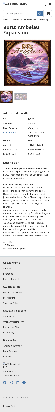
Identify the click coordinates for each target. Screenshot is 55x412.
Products (16, 20)
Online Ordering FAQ (13, 321)
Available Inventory (12, 345)
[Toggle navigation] (50, 4)
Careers (7, 268)
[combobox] (23, 13)
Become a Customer (13, 292)
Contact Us (8, 316)
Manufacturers (10, 351)
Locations (8, 273)
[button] (48, 13)
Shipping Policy (10, 303)
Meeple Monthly (11, 279)
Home (5, 20)
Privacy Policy (10, 406)
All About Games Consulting (36, 20)
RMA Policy (8, 332)
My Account (9, 297)
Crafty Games (10, 132)
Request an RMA (11, 327)
